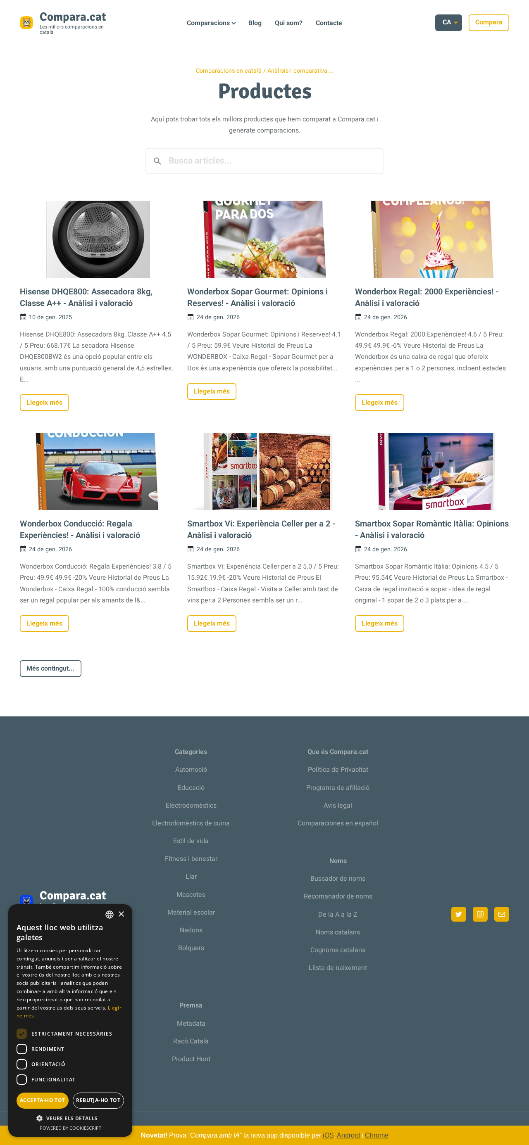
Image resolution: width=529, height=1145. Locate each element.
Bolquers (191, 948)
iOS (328, 1135)
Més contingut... (50, 668)
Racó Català (191, 1041)
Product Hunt (191, 1059)
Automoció (191, 770)
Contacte (329, 23)
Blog (255, 23)
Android (348, 1135)
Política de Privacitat (338, 770)
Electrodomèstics (191, 806)
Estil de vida (191, 841)
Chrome (376, 1135)
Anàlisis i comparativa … (300, 70)
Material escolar (191, 912)
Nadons (191, 930)
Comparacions (208, 23)
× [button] (121, 914)
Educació (191, 788)
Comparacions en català (229, 70)
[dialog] (70, 1020)
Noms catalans (338, 932)
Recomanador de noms (338, 896)
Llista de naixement (338, 968)
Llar (191, 877)
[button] (70, 1118)
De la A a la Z (337, 915)
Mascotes (190, 895)
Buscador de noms (337, 879)
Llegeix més (44, 403)
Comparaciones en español (338, 823)
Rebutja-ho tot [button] (98, 1100)
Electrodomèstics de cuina (191, 823)
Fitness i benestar (191, 859)
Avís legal (338, 806)
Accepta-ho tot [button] (42, 1100)
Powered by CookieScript (70, 1128)
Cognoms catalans (337, 950)
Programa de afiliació (337, 788)
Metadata (191, 1024)
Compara (489, 22)
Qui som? (289, 23)
